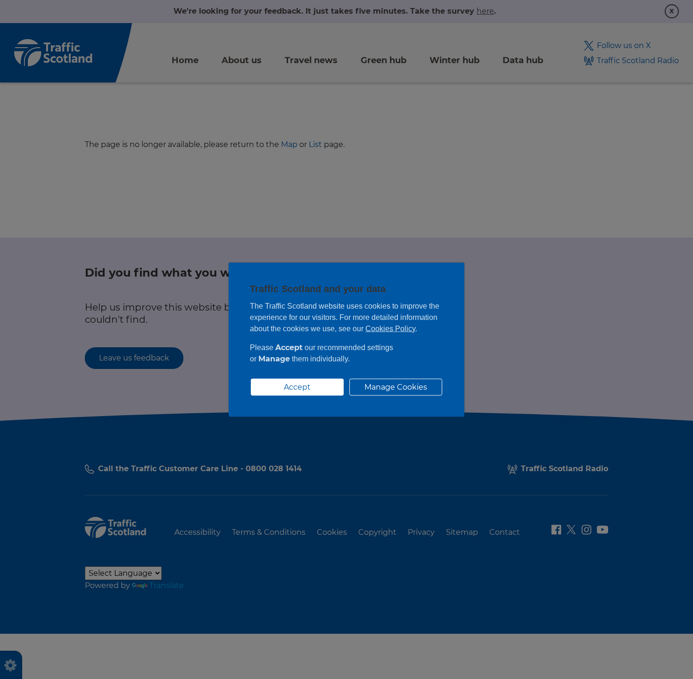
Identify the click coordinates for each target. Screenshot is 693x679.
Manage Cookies (395, 386)
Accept (297, 386)
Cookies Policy (390, 328)
